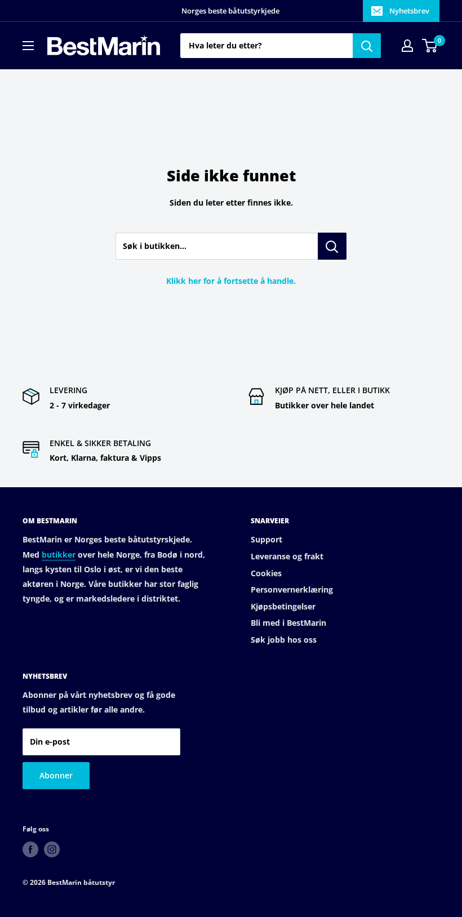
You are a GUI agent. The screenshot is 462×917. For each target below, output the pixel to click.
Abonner (56, 775)
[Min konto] (407, 45)
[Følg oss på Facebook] (30, 849)
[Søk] (367, 45)
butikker (58, 554)
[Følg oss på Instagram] (52, 849)
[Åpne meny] (28, 45)
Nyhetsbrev (409, 11)
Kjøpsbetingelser (283, 606)
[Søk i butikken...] (332, 246)
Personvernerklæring (292, 589)
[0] (430, 45)
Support (266, 539)
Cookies (266, 573)
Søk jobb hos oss (284, 639)
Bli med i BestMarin (288, 622)
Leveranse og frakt (287, 556)
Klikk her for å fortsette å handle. (231, 280)
